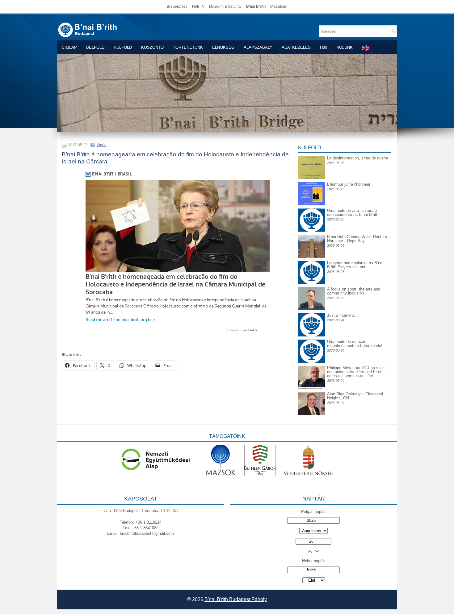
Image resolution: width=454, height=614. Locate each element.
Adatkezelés (296, 47)
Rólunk (344, 47)
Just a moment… (342, 315)
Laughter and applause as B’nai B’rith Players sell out (355, 265)
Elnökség (223, 47)
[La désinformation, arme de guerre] (311, 177)
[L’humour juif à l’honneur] (311, 204)
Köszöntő (152, 47)
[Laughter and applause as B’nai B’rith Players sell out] (311, 260)
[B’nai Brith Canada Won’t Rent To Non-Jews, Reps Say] (311, 256)
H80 (323, 47)
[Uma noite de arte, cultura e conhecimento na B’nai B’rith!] (311, 213)
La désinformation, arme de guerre (357, 158)
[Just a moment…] (311, 335)
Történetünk (188, 47)
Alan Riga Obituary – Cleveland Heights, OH (355, 396)
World (102, 145)
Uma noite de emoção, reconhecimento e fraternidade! (354, 343)
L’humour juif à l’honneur (348, 184)
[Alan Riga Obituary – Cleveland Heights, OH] (311, 413)
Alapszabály (258, 47)
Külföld (123, 47)
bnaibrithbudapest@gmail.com (147, 533)
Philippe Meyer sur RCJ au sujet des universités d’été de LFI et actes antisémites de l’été (356, 371)
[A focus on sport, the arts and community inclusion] (311, 309)
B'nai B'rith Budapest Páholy (235, 599)
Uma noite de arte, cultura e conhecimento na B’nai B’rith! (353, 212)
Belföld (95, 47)
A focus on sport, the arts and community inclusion (353, 291)
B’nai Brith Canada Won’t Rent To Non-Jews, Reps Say (357, 238)
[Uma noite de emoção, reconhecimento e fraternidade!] (311, 344)
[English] (366, 48)
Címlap (69, 47)
